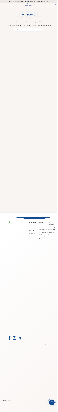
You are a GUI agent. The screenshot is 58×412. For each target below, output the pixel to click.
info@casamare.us (43, 232)
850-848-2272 (42, 227)
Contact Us (32, 233)
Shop (30, 225)
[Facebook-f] (9, 338)
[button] (52, 402)
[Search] (42, 30)
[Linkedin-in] (19, 338)
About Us (31, 230)
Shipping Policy (52, 229)
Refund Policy (51, 232)
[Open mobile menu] (1, 4)
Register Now (44, 1)
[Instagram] (14, 338)
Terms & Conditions (50, 235)
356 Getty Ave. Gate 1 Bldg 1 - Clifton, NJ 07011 (42, 236)
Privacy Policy (51, 227)
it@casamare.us (43, 229)
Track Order (32, 228)
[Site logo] (28, 5)
